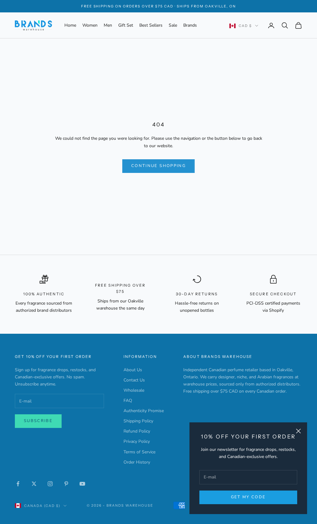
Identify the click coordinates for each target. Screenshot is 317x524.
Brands (190, 25)
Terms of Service (139, 452)
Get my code (248, 497)
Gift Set (125, 25)
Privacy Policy (137, 441)
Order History (137, 462)
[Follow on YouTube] (82, 484)
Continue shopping (158, 166)
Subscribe (38, 421)
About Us (133, 370)
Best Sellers (151, 25)
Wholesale (134, 390)
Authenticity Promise (144, 411)
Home (70, 25)
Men (108, 25)
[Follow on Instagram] (50, 484)
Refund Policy (137, 431)
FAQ (128, 400)
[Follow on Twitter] (34, 484)
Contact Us (134, 380)
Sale (173, 25)
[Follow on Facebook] (18, 484)
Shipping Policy (138, 421)
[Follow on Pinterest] (66, 484)
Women (90, 25)
